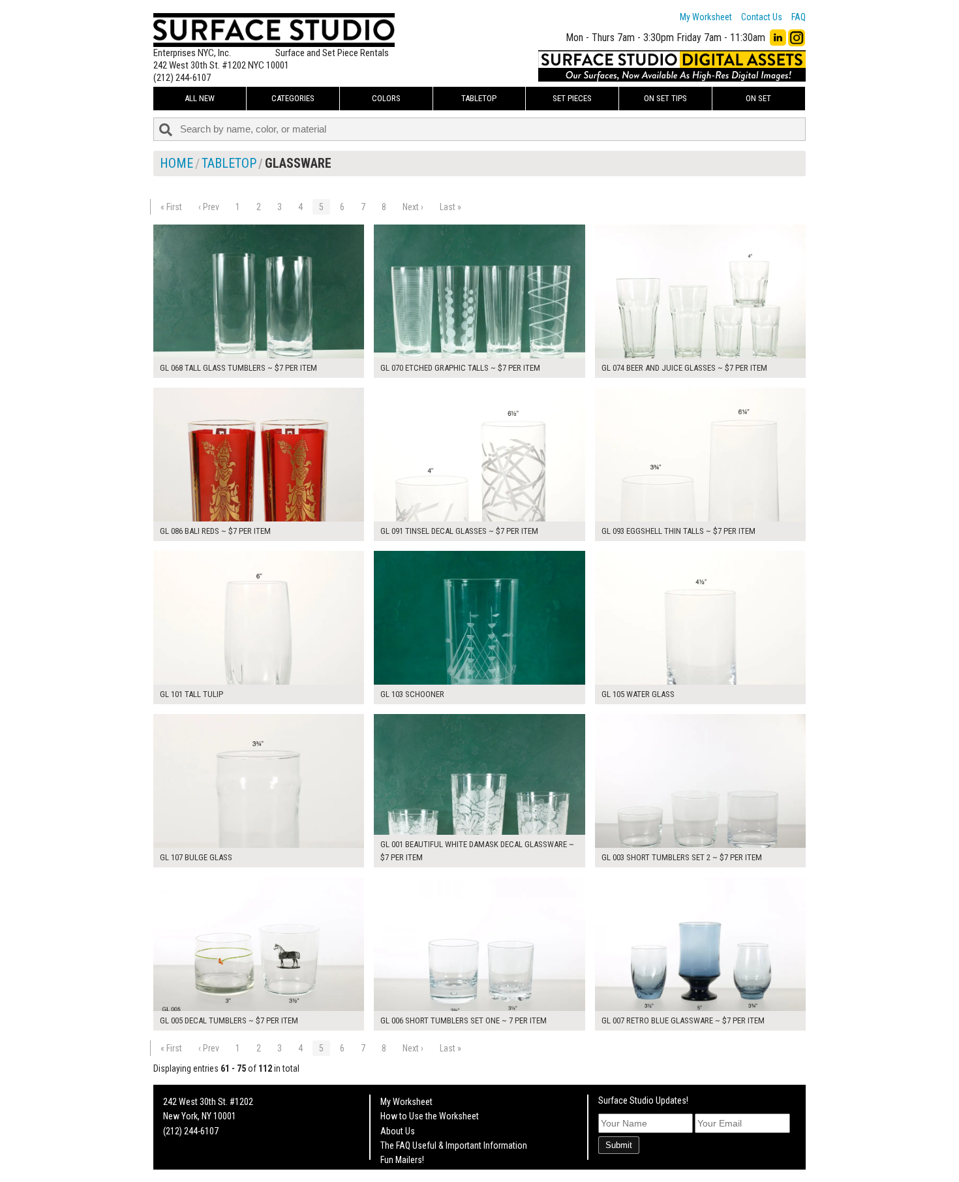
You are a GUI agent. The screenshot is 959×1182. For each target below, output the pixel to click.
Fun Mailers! (402, 1160)
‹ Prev (208, 207)
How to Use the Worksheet (429, 1116)
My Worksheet (706, 17)
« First (171, 207)
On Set (758, 98)
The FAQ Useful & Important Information (453, 1145)
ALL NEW (200, 98)
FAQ (798, 17)
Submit (618, 1145)
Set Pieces (572, 98)
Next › (413, 207)
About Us (397, 1131)
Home (176, 163)
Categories (292, 98)
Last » (450, 207)
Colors (386, 98)
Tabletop (478, 98)
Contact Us (761, 17)
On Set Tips (665, 98)
